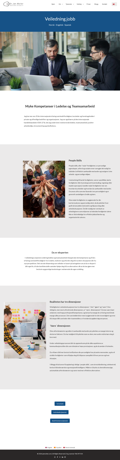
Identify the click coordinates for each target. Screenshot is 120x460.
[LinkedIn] (62, 457)
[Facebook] (57, 457)
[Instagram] (65, 457)
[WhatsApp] (55, 457)
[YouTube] (60, 457)
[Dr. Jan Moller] (14, 4)
